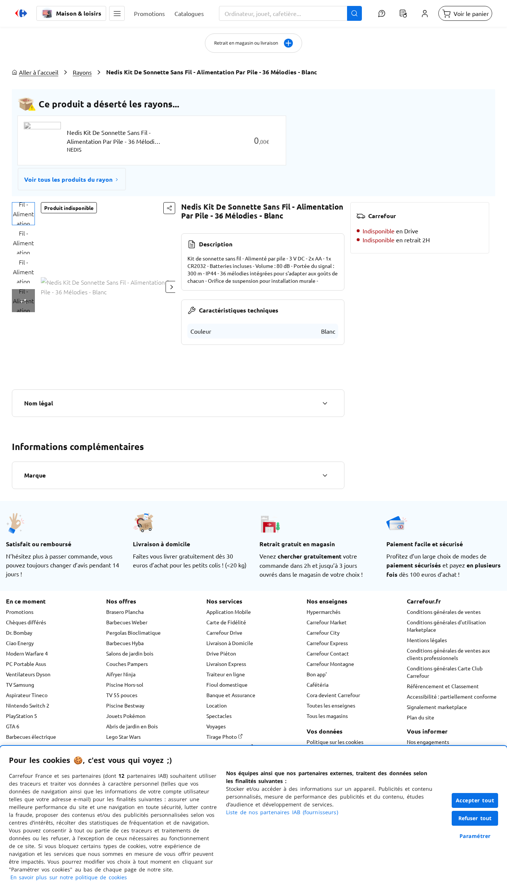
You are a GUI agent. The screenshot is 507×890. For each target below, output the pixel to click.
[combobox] (290, 13)
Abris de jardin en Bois (132, 726)
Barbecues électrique (31, 736)
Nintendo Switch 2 (27, 705)
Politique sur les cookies (335, 741)
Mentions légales (427, 640)
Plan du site (420, 717)
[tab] (23, 213)
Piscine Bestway (125, 705)
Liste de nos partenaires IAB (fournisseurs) (282, 812)
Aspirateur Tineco (27, 695)
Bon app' (317, 674)
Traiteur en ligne (225, 674)
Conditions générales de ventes (444, 611)
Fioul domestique (227, 684)
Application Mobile (228, 611)
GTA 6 (12, 726)
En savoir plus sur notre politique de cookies (68, 877)
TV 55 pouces (121, 695)
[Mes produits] (403, 13)
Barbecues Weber (126, 622)
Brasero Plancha (125, 611)
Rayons (82, 72)
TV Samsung (20, 684)
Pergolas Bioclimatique (133, 632)
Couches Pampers (127, 663)
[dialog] (253, 818)
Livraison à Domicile (229, 643)
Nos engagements (428, 741)
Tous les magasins (327, 715)
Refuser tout (475, 818)
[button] (117, 13)
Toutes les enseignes (331, 705)
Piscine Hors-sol (124, 684)
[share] (169, 208)
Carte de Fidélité (226, 622)
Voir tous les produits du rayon (68, 179)
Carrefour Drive (224, 632)
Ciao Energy (20, 643)
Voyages (216, 726)
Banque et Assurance (230, 695)
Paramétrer (475, 835)
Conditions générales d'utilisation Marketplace (446, 626)
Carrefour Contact (328, 653)
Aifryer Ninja (120, 674)
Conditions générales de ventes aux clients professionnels (448, 654)
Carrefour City (323, 632)
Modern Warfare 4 (27, 653)
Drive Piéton (221, 653)
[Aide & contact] (381, 13)
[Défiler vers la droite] (171, 287)
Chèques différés (26, 622)
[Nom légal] (324, 403)
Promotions (19, 611)
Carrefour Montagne (330, 663)
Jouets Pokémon (125, 715)
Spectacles (219, 715)
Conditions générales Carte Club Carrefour (445, 672)
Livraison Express (226, 663)
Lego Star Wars (123, 736)
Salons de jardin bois (129, 653)
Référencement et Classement (443, 686)
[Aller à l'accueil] (21, 13)
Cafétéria (317, 684)
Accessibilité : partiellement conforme (452, 696)
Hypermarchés (323, 611)
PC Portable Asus (26, 663)
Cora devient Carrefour (333, 695)
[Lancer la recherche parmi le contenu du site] (354, 13)
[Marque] (324, 475)
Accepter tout (475, 800)
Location (216, 705)
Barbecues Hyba (125, 643)
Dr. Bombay (19, 632)
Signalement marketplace (437, 706)
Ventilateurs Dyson (28, 674)
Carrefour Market (327, 622)
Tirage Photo (222, 736)
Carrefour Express (327, 643)
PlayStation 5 (21, 715)
